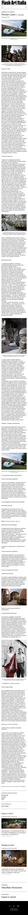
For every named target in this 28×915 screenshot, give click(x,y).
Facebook (4, 795)
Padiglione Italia (7, 845)
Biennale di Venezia (8, 12)
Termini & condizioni (14, 910)
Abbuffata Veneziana (11, 887)
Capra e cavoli (7, 813)
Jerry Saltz (21, 14)
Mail (2, 799)
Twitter (3, 797)
